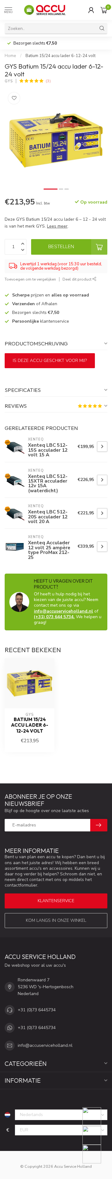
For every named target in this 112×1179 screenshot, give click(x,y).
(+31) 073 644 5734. (54, 617)
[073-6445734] (95, 1116)
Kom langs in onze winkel (56, 920)
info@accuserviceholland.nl (63, 611)
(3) (48, 81)
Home (10, 56)
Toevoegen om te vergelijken (30, 279)
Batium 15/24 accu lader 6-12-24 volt (61, 56)
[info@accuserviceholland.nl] (95, 1135)
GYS (9, 81)
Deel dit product (77, 279)
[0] (103, 10)
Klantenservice (56, 901)
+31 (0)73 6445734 (37, 1010)
